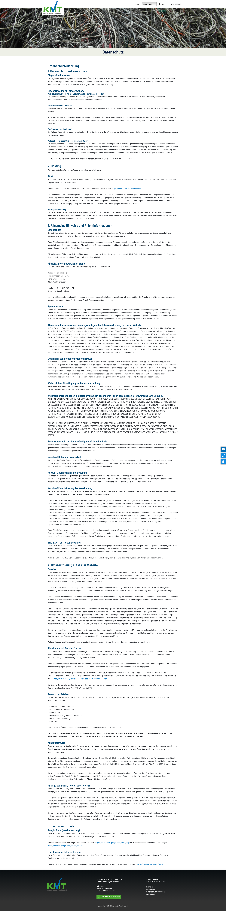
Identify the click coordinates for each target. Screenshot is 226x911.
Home (136, 4)
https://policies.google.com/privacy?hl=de (65, 846)
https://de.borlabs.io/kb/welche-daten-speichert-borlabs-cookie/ (80, 679)
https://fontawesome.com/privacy (150, 864)
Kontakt (162, 4)
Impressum (176, 4)
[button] (108, 897)
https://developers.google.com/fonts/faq (112, 843)
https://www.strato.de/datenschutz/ (126, 189)
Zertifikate (150, 894)
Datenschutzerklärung (155, 892)
